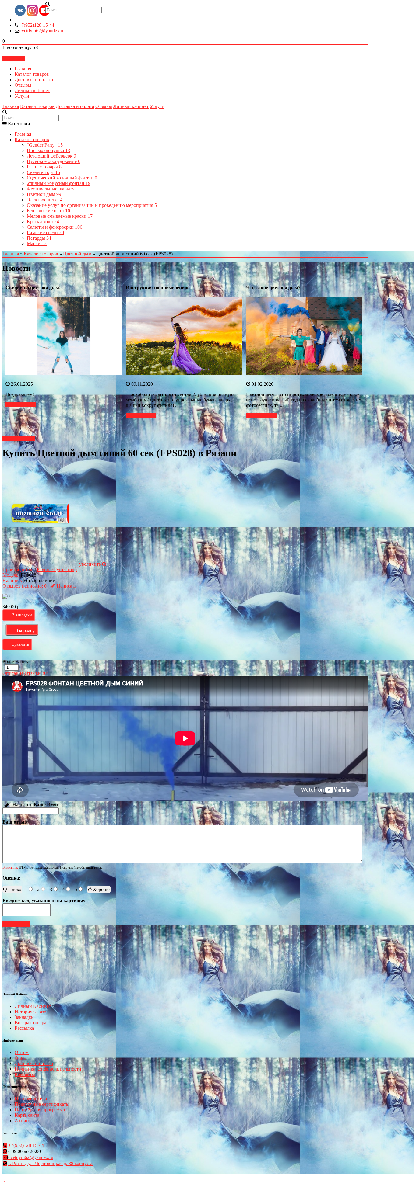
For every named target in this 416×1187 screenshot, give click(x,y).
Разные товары (44, 166)
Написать (66, 585)
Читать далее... (20, 404)
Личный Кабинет (33, 1006)
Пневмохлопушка (48, 150)
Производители (31, 1098)
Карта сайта (27, 1115)
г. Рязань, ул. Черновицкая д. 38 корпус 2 (50, 1163)
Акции (22, 1120)
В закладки (22, 615)
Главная (23, 68)
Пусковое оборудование (53, 161)
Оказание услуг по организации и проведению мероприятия (92, 205)
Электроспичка (44, 199)
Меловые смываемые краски (60, 216)
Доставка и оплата (34, 79)
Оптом (22, 1052)
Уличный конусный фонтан (58, 183)
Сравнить (20, 644)
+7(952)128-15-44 (36, 25)
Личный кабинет (32, 90)
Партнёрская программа (40, 1109)
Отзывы (23, 85)
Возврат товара (30, 1022)
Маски (37, 243)
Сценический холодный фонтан (62, 177)
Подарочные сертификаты (42, 1104)
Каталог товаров (32, 74)
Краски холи (43, 221)
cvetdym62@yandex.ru (42, 30)
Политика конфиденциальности (48, 1068)
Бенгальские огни (48, 210)
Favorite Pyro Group (57, 569)
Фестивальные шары (50, 188)
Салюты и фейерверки (54, 227)
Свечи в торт (43, 172)
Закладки (24, 1017)
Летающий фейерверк (51, 155)
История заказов (32, 1011)
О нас (20, 1057)
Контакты (25, 1074)
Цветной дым (44, 194)
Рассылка (24, 1028)
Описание (12, 673)
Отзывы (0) (36, 673)
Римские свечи (45, 232)
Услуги (22, 96)
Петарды (39, 238)
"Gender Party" (45, 145)
